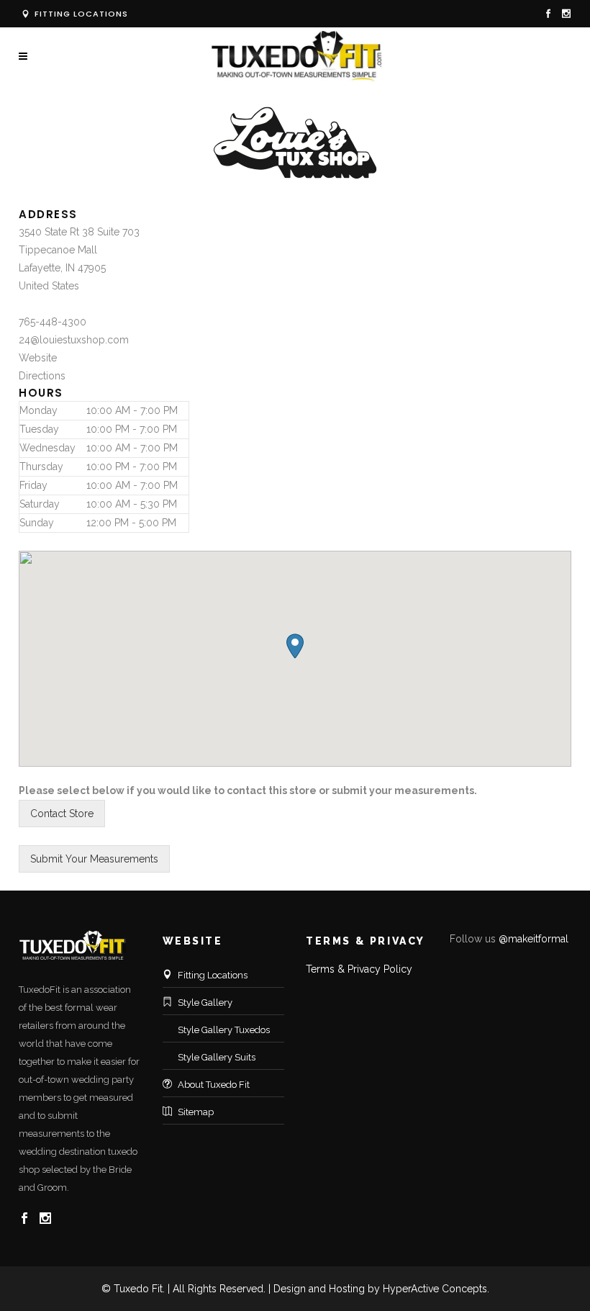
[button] (295, 646)
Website (38, 358)
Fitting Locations (80, 13)
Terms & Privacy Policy (359, 969)
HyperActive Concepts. (436, 1288)
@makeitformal (533, 939)
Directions (42, 376)
